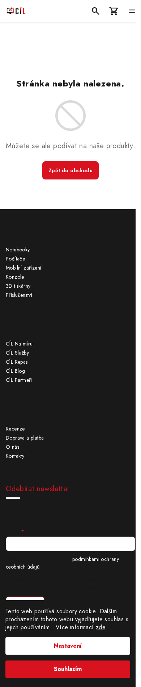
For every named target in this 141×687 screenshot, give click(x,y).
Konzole (15, 276)
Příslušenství (19, 295)
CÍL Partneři (19, 380)
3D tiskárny (18, 286)
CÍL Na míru (19, 343)
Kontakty (15, 456)
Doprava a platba (25, 437)
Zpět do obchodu (70, 170)
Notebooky (18, 249)
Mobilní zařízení (23, 267)
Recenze (15, 428)
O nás (12, 446)
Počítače (15, 258)
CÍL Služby (17, 352)
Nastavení (68, 646)
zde (100, 627)
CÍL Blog (15, 371)
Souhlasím (68, 669)
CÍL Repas (17, 361)
